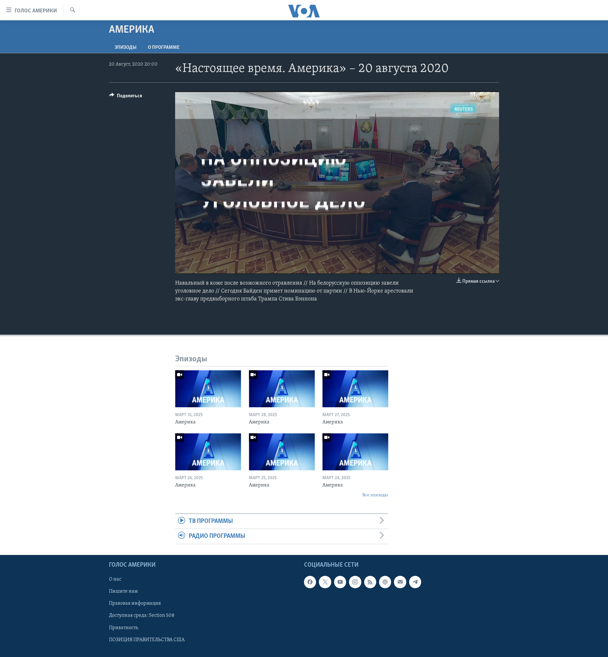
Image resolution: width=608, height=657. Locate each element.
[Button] (125, 97)
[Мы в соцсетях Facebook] (310, 582)
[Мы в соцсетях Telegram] (415, 582)
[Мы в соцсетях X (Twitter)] (325, 582)
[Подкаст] (385, 582)
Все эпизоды (375, 495)
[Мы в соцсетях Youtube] (340, 582)
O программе (164, 47)
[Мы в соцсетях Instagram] (355, 582)
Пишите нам (123, 591)
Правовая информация (135, 603)
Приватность (123, 627)
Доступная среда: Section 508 (141, 615)
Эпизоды (125, 47)
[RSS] (370, 582)
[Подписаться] (400, 582)
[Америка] (208, 388)
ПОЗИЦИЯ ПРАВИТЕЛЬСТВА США (147, 639)
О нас (115, 579)
